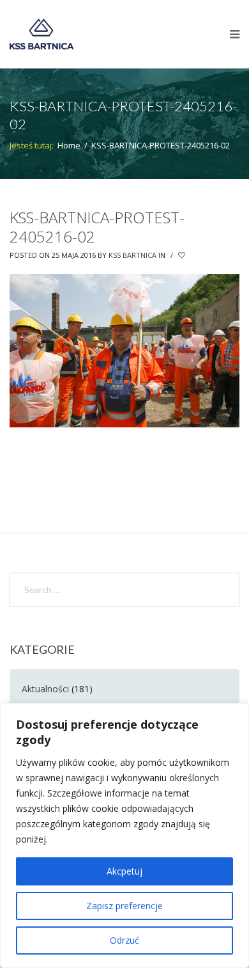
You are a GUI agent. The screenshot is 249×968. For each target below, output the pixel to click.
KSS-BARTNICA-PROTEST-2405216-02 (97, 227)
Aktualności (45, 689)
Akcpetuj (124, 871)
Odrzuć (124, 940)
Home (68, 145)
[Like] (182, 255)
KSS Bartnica (132, 255)
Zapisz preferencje (124, 906)
